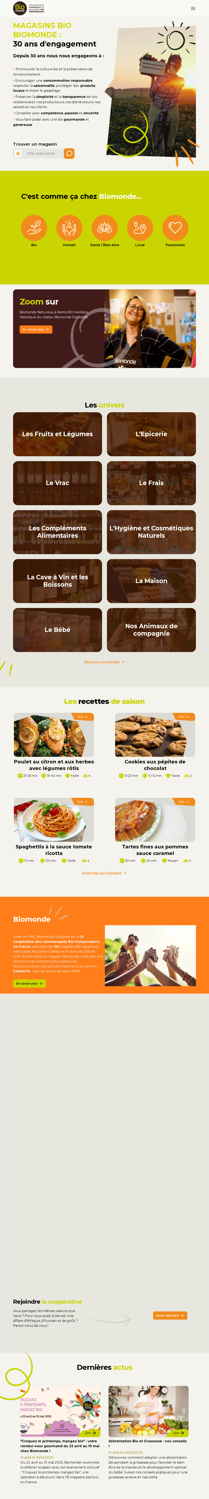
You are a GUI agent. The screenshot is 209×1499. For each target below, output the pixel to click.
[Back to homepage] (29, 8)
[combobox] (49, 153)
